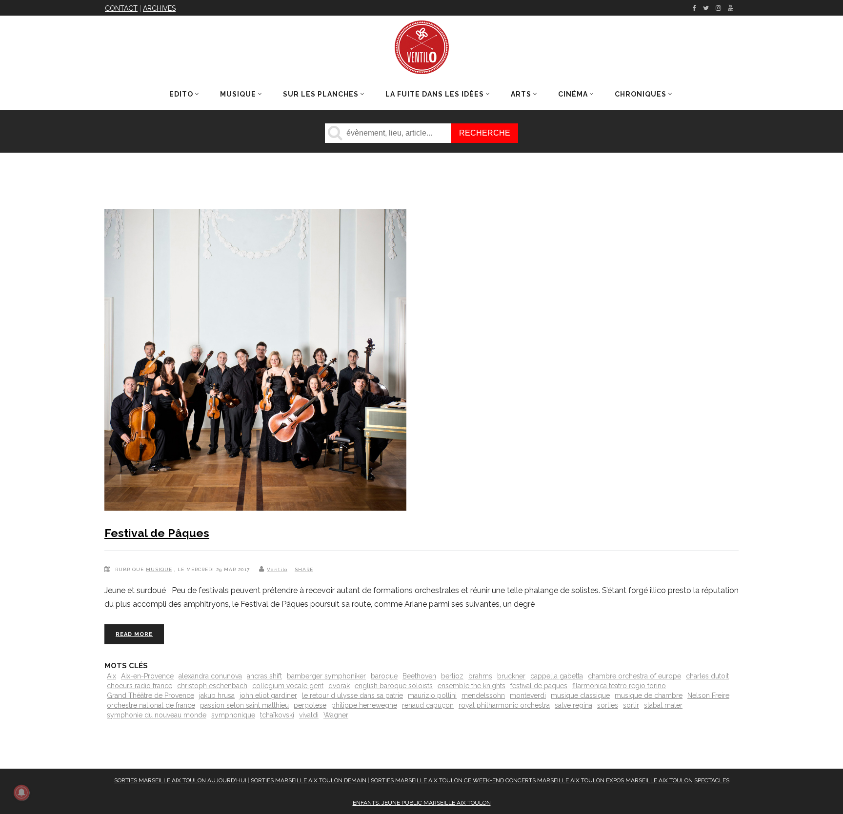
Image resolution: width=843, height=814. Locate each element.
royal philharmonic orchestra (504, 705)
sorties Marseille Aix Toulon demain (308, 780)
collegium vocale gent (287, 686)
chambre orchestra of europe (634, 676)
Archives (159, 8)
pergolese (310, 705)
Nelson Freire (708, 695)
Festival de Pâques (156, 532)
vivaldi (309, 715)
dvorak (339, 686)
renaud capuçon (428, 705)
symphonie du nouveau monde (156, 715)
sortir (631, 705)
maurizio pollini (432, 695)
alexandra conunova (210, 676)
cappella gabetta (556, 676)
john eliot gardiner (268, 695)
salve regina (573, 705)
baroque (384, 676)
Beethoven (419, 676)
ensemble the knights (471, 686)
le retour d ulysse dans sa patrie (352, 695)
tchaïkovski (277, 715)
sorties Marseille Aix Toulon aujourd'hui (180, 780)
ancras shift (264, 676)
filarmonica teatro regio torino (619, 686)
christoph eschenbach (212, 686)
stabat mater (663, 705)
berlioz (452, 676)
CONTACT (121, 8)
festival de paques (538, 686)
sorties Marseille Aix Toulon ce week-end (437, 780)
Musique (159, 569)
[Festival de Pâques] (255, 362)
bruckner (511, 676)
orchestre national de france (151, 705)
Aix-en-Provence (147, 676)
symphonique (233, 715)
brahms (480, 676)
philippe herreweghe (364, 705)
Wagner (335, 715)
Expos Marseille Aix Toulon (649, 780)
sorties (607, 705)
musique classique (580, 695)
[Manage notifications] (21, 792)
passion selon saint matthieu (244, 705)
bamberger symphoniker (326, 676)
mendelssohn (483, 695)
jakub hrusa (217, 695)
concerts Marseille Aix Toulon (554, 780)
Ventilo (277, 569)
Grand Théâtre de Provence (150, 695)
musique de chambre (648, 695)
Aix (111, 676)
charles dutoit (707, 676)
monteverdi (528, 695)
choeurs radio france (139, 686)
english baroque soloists (394, 686)
